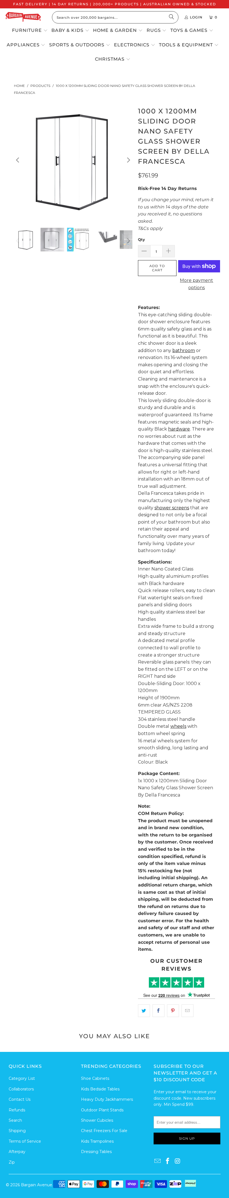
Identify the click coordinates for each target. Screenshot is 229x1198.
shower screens (171, 507)
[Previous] (18, 160)
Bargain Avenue (36, 1184)
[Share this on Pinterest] (173, 1010)
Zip (12, 1162)
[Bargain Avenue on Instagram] (177, 1161)
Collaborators (21, 1089)
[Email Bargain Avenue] (158, 1161)
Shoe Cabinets (95, 1078)
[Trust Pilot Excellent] (176, 982)
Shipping (17, 1130)
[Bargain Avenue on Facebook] (168, 1161)
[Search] (171, 17)
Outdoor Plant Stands (102, 1110)
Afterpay (17, 1151)
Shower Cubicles (97, 1120)
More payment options (196, 284)
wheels (178, 726)
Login (196, 17)
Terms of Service (25, 1141)
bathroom (183, 350)
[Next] (128, 160)
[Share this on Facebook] (158, 1010)
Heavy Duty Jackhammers (107, 1099)
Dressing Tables (96, 1151)
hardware (179, 429)
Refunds (17, 1110)
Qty (141, 239)
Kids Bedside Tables (100, 1089)
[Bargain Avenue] (23, 17)
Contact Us (19, 1099)
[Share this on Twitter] (144, 1010)
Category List (22, 1078)
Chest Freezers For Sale (104, 1130)
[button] (30, 30)
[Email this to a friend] (188, 1010)
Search (15, 1120)
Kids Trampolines (97, 1141)
